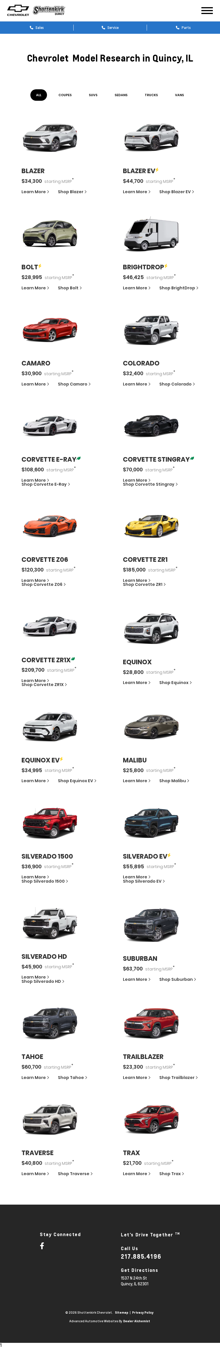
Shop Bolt (68, 288)
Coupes (65, 95)
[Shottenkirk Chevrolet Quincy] (53, 10)
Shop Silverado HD (41, 981)
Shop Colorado (175, 384)
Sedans (121, 95)
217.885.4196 (141, 1256)
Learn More (34, 192)
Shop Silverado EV (142, 881)
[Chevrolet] (18, 11)
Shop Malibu (172, 781)
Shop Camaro (72, 384)
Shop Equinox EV (75, 781)
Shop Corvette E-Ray (44, 484)
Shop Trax (170, 1174)
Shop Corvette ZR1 (142, 584)
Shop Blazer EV (175, 192)
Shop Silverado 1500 (43, 881)
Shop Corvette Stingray (148, 484)
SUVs (93, 95)
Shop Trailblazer (177, 1078)
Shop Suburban (176, 979)
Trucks (151, 95)
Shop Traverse (73, 1174)
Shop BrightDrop (177, 288)
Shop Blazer (70, 192)
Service (113, 27)
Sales (39, 27)
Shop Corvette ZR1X (42, 685)
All (38, 95)
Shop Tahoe (71, 1078)
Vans (179, 95)
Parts (186, 27)
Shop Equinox (173, 683)
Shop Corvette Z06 (41, 584)
